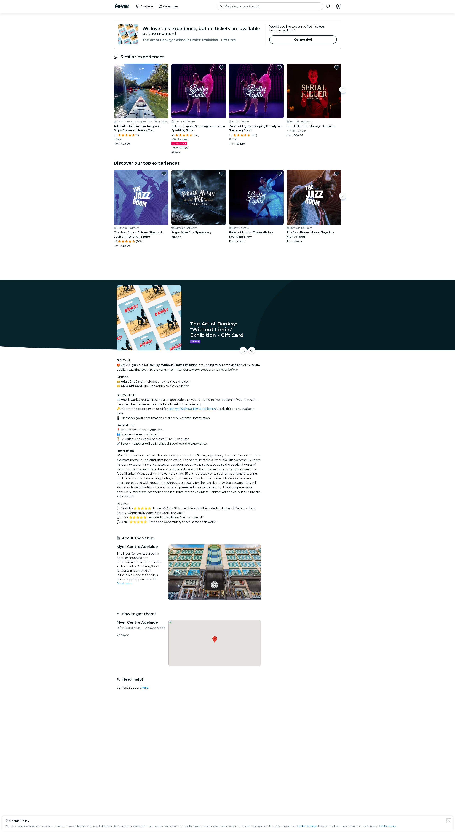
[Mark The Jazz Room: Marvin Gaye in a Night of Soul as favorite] (336, 173)
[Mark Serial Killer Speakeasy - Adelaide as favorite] (336, 67)
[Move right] (342, 89)
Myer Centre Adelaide (137, 622)
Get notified (303, 39)
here (144, 687)
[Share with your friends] (243, 350)
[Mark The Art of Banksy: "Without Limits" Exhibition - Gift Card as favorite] (251, 350)
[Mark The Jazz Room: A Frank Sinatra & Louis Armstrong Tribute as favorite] (164, 173)
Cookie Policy (387, 826)
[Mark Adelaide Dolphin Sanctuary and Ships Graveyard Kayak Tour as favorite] (164, 67)
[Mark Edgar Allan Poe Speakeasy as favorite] (221, 173)
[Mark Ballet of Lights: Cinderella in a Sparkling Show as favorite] (279, 173)
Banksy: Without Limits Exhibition (192, 408)
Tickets (301, 348)
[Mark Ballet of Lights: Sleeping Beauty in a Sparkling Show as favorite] (221, 67)
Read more (124, 583)
